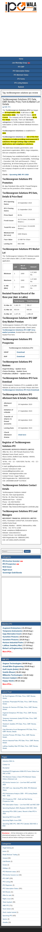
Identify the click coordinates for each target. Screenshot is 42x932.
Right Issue (7, 570)
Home (21, 59)
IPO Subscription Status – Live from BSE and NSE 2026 (21, 805)
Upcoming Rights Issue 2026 (12, 820)
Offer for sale (7, 895)
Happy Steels (8, 681)
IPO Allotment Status (21, 75)
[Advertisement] (21, 35)
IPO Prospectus (9, 564)
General (5, 858)
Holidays (5, 868)
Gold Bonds (6, 861)
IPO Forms (21, 79)
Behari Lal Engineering (12, 648)
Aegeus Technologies (12, 663)
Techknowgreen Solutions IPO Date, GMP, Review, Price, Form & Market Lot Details (21, 102)
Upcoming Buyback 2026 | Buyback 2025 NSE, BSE (20, 808)
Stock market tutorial (9, 912)
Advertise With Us (8, 761)
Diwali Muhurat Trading (10, 854)
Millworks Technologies (13, 675)
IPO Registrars (7, 885)
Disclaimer (6, 768)
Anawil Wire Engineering (13, 666)
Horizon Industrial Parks (13, 642)
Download (21, 352)
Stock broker (7, 909)
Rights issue (7, 899)
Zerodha (5, 922)
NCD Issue (7, 567)
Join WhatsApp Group (19, 63)
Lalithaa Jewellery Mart (12, 645)
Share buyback (7, 902)
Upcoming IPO (7, 915)
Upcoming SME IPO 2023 (19, 174)
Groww (5, 865)
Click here (22, 435)
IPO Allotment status (9, 871)
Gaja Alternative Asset (12, 634)
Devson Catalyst (10, 678)
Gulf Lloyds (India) (10, 669)
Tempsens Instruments (12, 631)
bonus (4, 851)
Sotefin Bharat (9, 672)
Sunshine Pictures (10, 637)
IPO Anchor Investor (11, 561)
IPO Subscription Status (21, 71)
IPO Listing (6, 882)
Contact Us (6, 764)
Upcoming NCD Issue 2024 (11, 817)
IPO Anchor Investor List (11, 875)
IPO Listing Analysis (21, 83)
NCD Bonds (6, 892)
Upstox (5, 919)
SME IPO (7, 107)
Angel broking (7, 848)
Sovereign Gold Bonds (12, 573)
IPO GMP (21, 67)
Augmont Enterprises (12, 628)
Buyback (21, 87)
